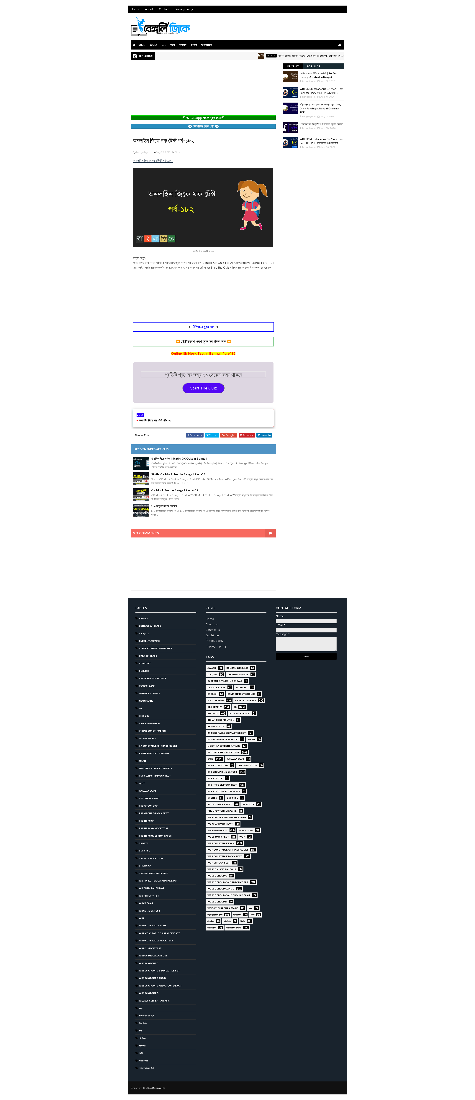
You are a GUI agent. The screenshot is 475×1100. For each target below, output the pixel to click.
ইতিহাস (182, 44)
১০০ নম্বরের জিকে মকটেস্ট (164, 506)
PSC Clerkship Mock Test (155, 776)
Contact (164, 9)
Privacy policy (184, 9)
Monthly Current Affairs (155, 768)
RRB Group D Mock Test (154, 813)
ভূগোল (194, 44)
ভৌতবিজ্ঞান (142, 1038)
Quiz (153, 44)
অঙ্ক (140, 1008)
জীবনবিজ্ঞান (206, 44)
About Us (212, 624)
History (246, 56)
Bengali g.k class (150, 626)
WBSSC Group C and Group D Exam (160, 985)
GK (164, 44)
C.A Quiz (144, 633)
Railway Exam (147, 791)
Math (142, 761)
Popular (314, 66)
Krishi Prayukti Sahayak (154, 753)
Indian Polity (147, 738)
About (149, 9)
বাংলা (172, 44)
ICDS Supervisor (149, 723)
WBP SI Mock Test (150, 948)
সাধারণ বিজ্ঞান (143, 1060)
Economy (145, 663)
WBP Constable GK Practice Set (159, 933)
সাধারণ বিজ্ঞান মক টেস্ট (146, 1068)
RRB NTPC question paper (155, 836)
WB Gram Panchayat (151, 888)
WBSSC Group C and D (152, 978)
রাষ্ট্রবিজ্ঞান (142, 1045)
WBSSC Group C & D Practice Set (159, 970)
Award (143, 618)
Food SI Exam (147, 686)
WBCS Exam (146, 903)
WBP (142, 918)
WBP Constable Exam (152, 925)
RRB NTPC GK (146, 821)
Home (135, 9)
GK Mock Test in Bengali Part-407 (174, 490)
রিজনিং (141, 1053)
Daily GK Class (148, 656)
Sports (143, 843)
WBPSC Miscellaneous (153, 955)
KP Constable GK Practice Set (158, 746)
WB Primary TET (149, 896)
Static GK (145, 865)
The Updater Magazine (153, 873)
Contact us (213, 630)
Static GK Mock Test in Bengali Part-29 (178, 474)
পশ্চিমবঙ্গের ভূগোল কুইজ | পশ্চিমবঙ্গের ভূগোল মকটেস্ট (321, 124)
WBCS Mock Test (149, 911)
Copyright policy (216, 646)
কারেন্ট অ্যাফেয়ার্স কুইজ (146, 1015)
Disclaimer (212, 635)
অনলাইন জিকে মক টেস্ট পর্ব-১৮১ (155, 420)
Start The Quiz (203, 388)
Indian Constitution (152, 731)
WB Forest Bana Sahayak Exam (158, 880)
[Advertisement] (203, 89)
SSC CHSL (144, 850)
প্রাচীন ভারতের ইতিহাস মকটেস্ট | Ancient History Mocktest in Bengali (288, 55)
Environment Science (153, 678)
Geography (146, 701)
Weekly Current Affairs (154, 1000)
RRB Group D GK (148, 806)
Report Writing (149, 798)
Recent (293, 66)
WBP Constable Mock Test (156, 940)
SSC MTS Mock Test (151, 858)
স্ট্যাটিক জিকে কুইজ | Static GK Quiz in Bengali (179, 458)
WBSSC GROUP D (148, 993)
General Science (149, 693)
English (144, 671)
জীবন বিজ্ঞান (143, 1023)
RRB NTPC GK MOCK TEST (153, 828)
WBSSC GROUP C (148, 963)
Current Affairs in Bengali (156, 648)
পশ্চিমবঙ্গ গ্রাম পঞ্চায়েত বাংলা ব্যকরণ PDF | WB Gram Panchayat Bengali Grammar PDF (321, 108)
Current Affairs (149, 641)
